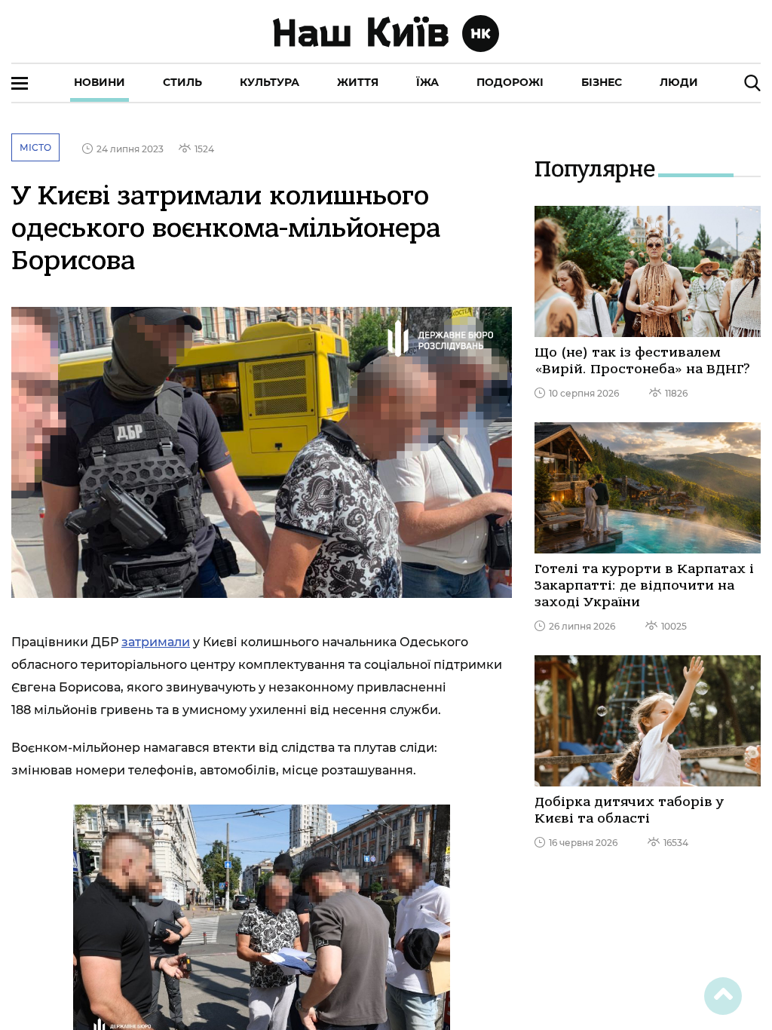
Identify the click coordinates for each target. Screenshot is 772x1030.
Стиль (182, 82)
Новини (99, 82)
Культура (269, 82)
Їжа (427, 82)
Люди (679, 82)
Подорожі (510, 82)
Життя (357, 82)
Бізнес (601, 82)
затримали (155, 642)
